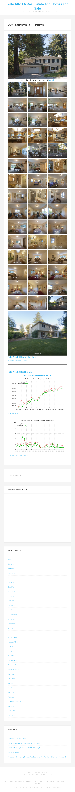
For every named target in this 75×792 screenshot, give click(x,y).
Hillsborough (12, 605)
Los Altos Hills (12, 614)
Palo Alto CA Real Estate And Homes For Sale (37, 6)
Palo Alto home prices (15, 413)
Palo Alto (11, 656)
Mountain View (13, 642)
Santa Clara (11, 692)
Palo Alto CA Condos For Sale (17, 360)
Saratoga (11, 697)
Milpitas (10, 633)
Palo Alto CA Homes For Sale (22, 357)
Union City (11, 711)
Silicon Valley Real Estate (34, 787)
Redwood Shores (13, 669)
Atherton (11, 559)
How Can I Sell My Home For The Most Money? (24, 748)
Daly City (11, 587)
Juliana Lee (32, 772)
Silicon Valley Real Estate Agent (32, 774)
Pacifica (10, 651)
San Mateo (11, 688)
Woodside (11, 715)
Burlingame (11, 573)
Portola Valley (12, 660)
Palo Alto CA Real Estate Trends (37, 375)
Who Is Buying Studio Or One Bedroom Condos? (24, 743)
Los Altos (11, 610)
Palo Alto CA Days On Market (18, 455)
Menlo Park (11, 623)
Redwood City (12, 665)
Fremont (11, 601)
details (52, 80)
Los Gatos (11, 619)
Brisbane (11, 568)
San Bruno (11, 674)
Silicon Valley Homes (19, 787)
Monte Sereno (12, 637)
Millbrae (10, 628)
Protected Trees (13, 752)
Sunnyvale (11, 706)
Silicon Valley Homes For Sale (53, 787)
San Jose (11, 683)
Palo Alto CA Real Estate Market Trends (19, 782)
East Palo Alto (12, 591)
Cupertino (11, 582)
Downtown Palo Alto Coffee (17, 738)
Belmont (10, 564)
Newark (10, 646)
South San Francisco (14, 701)
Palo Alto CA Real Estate (20, 372)
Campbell (11, 578)
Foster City (11, 596)
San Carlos (11, 678)
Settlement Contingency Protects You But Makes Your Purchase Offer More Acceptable (37, 757)
